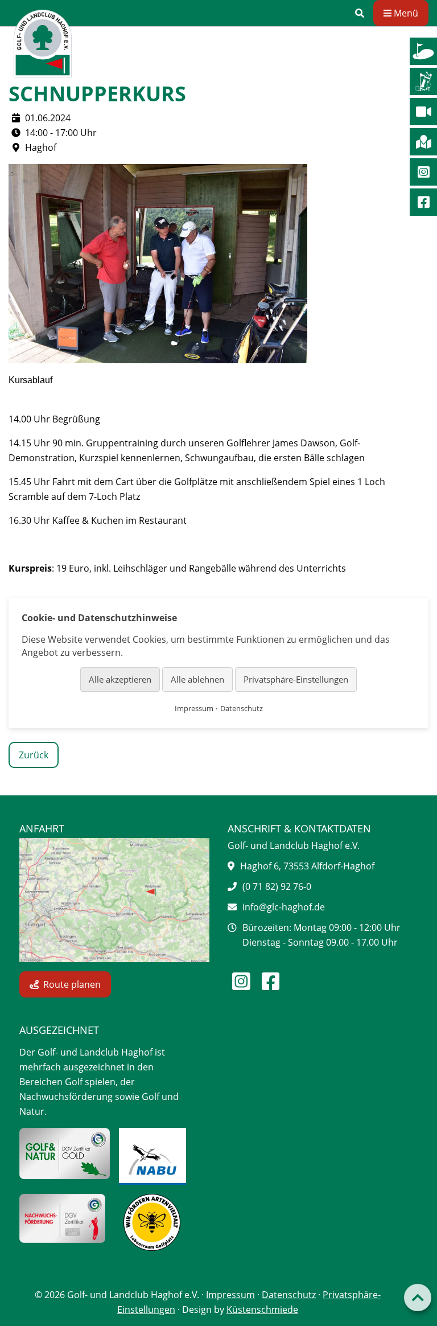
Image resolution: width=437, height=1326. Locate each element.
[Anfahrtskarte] (114, 900)
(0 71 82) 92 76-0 (276, 886)
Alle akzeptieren (120, 679)
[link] (360, 13)
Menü (404, 13)
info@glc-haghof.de (283, 907)
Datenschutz (289, 1294)
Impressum (230, 1294)
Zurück (33, 755)
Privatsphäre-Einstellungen (296, 679)
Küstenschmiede (262, 1309)
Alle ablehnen (197, 679)
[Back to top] (417, 1297)
